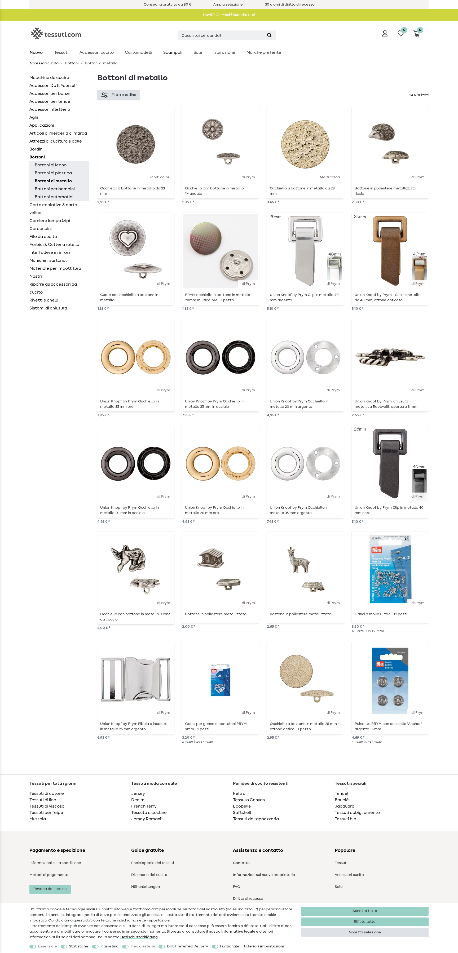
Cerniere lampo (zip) (49, 221)
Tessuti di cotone (46, 793)
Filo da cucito (43, 236)
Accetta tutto (365, 911)
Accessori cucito (97, 52)
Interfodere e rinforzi (50, 252)
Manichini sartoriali (48, 260)
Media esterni (142, 946)
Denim (137, 800)
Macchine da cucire (49, 78)
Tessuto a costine (149, 812)
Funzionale (229, 946)
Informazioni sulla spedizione (55, 863)
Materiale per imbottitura (55, 268)
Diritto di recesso (248, 899)
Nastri (35, 276)
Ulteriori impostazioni (264, 946)
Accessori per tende (49, 101)
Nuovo (36, 52)
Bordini (36, 149)
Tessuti (61, 52)
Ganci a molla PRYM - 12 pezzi (381, 614)
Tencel (341, 793)
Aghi (33, 117)
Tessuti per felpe (46, 812)
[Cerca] (269, 35)
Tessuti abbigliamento (357, 812)
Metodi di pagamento (48, 875)
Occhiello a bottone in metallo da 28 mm (302, 191)
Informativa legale (238, 931)
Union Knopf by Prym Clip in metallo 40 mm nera (389, 510)
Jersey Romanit (147, 819)
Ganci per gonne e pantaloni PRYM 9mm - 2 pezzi (216, 726)
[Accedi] (385, 33)
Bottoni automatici (54, 197)
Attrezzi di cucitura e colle (55, 141)
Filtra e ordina (124, 95)
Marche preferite (263, 52)
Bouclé (342, 800)
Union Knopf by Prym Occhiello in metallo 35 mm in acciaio (214, 404)
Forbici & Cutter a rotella (54, 244)
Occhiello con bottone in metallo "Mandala (214, 191)
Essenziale (47, 946)
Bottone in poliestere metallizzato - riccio (387, 191)
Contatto (241, 863)
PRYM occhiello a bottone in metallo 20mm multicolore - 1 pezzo (217, 297)
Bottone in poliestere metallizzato (215, 614)
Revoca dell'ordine (50, 889)
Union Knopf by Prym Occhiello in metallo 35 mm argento (299, 510)
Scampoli (172, 52)
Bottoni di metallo (53, 181)
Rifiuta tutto (365, 922)
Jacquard (344, 806)
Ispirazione (224, 52)
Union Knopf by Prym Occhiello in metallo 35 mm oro (129, 404)
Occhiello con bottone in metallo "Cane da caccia (135, 616)
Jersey (138, 793)
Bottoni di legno (51, 165)
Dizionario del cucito (149, 875)
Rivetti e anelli (43, 300)
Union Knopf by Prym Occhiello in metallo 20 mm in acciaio (129, 510)
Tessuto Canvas (249, 800)
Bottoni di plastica (53, 173)
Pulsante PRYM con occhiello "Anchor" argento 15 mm (388, 726)
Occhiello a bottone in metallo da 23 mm (132, 191)
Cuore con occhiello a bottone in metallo (129, 297)
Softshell (242, 812)
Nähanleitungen (145, 887)
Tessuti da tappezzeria (256, 819)
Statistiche (78, 946)
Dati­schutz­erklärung (139, 937)
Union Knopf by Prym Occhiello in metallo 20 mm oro (214, 510)
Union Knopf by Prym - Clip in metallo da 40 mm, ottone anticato (388, 297)
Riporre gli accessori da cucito (53, 288)
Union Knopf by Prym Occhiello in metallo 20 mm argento (299, 404)
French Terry (144, 806)
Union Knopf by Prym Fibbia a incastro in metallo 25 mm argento (134, 726)
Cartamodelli (138, 52)
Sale (197, 52)
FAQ (236, 887)
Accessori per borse (49, 93)
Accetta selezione (365, 932)
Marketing (109, 946)
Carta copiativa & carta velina (53, 209)
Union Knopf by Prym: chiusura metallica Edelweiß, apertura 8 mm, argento (386, 404)
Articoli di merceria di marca (58, 133)
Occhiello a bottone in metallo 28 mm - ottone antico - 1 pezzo (304, 726)
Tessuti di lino (42, 800)
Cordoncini (40, 229)
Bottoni (71, 63)
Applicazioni (41, 125)
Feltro (239, 793)
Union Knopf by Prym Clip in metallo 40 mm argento (304, 297)
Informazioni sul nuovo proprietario (264, 875)
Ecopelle (242, 806)
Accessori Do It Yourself (53, 85)
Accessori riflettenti (49, 109)
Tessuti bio (345, 819)
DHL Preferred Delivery (187, 946)
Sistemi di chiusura (48, 308)
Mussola (37, 819)
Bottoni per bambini (55, 189)
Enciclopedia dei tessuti (152, 863)
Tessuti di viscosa (46, 806)
